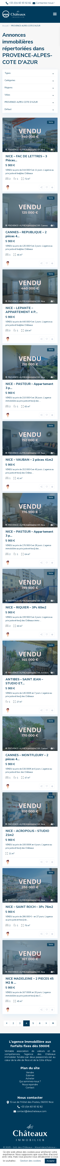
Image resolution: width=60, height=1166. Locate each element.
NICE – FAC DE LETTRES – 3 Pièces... (26, 158)
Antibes (45, 672)
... (40, 401)
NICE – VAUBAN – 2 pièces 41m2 (29, 460)
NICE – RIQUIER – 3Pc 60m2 (26, 607)
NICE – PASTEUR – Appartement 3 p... (29, 386)
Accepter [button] (51, 1161)
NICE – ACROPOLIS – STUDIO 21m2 (27, 833)
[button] (55, 14)
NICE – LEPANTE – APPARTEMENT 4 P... (22, 310)
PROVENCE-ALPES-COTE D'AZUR (24, 149)
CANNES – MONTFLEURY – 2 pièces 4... (27, 757)
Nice (43, 149)
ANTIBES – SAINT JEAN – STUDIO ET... (24, 681)
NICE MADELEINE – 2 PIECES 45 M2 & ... (30, 981)
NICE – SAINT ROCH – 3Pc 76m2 (29, 907)
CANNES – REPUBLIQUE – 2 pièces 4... (26, 234)
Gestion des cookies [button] (30, 1160)
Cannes (44, 225)
